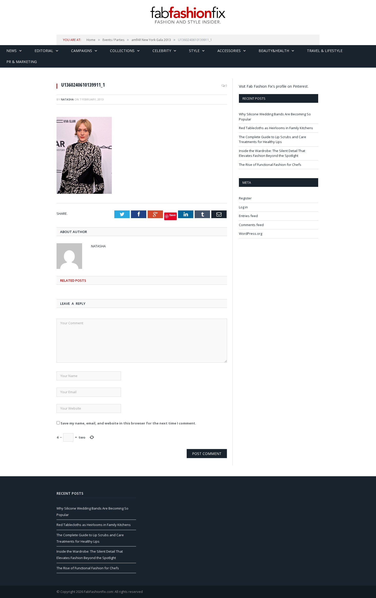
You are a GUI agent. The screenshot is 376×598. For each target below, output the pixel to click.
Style (194, 50)
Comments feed (251, 224)
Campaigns (81, 50)
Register (245, 198)
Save (172, 215)
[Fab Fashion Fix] (188, 15)
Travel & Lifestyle (324, 50)
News (11, 50)
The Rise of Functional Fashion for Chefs (270, 164)
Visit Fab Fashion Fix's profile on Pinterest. (273, 86)
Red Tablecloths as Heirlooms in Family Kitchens (276, 128)
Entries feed (248, 216)
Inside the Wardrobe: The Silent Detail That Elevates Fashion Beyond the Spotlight (272, 153)
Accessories (229, 50)
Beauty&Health (274, 50)
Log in (243, 207)
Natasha (67, 99)
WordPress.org (250, 233)
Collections (122, 50)
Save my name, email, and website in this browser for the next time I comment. (128, 423)
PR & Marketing (21, 61)
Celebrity (161, 50)
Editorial (44, 50)
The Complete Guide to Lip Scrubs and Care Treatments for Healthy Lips (272, 139)
